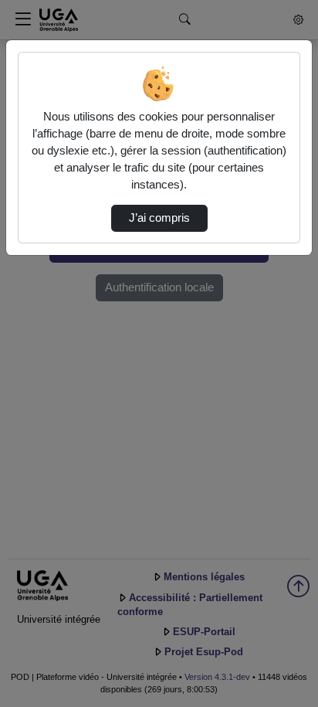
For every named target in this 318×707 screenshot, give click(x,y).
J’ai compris (159, 218)
